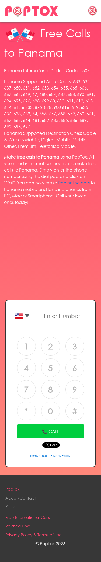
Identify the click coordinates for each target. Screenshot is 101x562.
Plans (10, 506)
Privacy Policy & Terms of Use (33, 534)
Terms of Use (38, 456)
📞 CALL (50, 431)
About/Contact (20, 498)
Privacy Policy (60, 456)
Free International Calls (27, 517)
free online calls (74, 183)
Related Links (18, 526)
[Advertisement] (50, 247)
